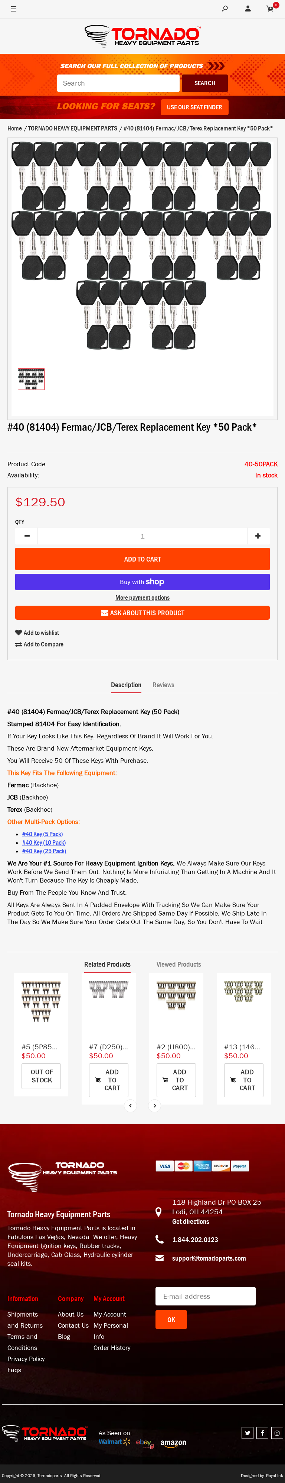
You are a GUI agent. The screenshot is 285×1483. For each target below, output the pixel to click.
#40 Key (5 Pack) (42, 834)
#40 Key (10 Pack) (44, 842)
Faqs (14, 1370)
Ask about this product (147, 613)
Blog (64, 1337)
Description (126, 685)
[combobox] (118, 83)
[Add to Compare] (59, 986)
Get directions (190, 1221)
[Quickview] (59, 1016)
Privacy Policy (26, 1359)
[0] (270, 9)
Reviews (163, 685)
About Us (70, 1314)
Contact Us (73, 1326)
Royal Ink (274, 1475)
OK (171, 1319)
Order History (112, 1348)
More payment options (142, 597)
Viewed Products (179, 964)
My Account (110, 1314)
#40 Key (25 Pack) (44, 851)
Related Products (107, 964)
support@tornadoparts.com (209, 1258)
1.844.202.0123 (195, 1239)
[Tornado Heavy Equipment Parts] (143, 37)
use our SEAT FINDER (194, 107)
